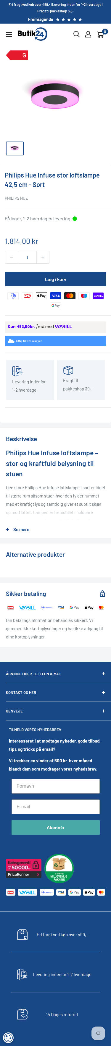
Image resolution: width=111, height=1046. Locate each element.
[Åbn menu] (9, 34)
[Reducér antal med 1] (11, 257)
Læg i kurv (55, 279)
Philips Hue (16, 198)
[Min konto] (88, 34)
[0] (100, 34)
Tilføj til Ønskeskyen (59, 341)
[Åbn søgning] (76, 34)
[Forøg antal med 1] (43, 257)
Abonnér (55, 827)
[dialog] (8, 1037)
